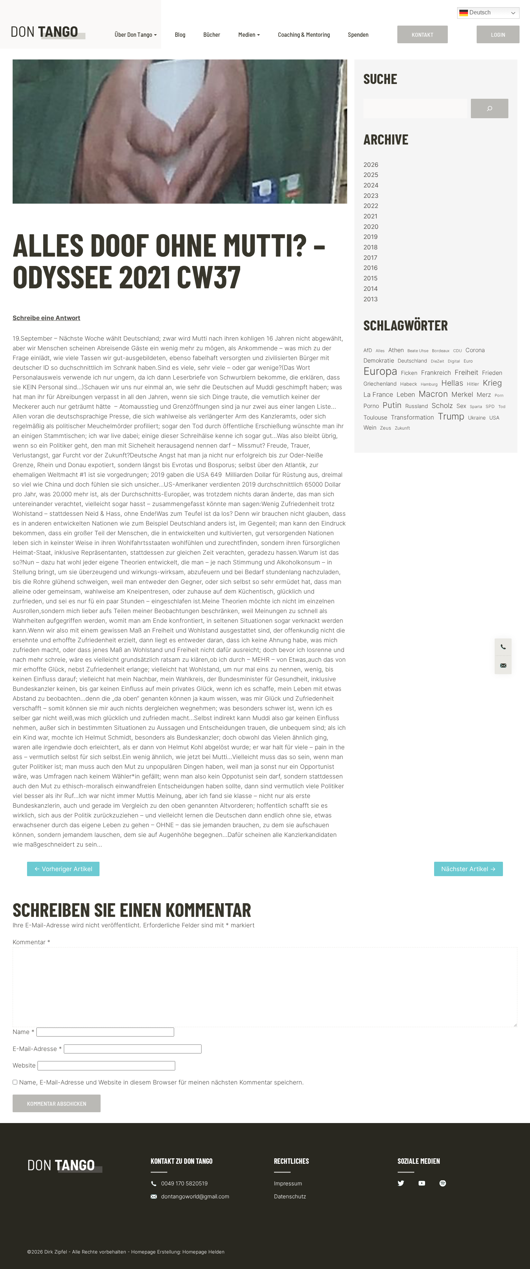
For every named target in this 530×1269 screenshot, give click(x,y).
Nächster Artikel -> (468, 869)
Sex (461, 406)
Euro (468, 361)
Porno (371, 405)
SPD (490, 406)
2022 (370, 205)
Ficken (409, 373)
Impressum (288, 1183)
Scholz (442, 405)
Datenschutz (290, 1196)
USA (494, 418)
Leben (406, 394)
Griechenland (380, 384)
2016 (370, 267)
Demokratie (378, 360)
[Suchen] (489, 108)
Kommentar (31, 942)
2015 (370, 278)
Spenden (358, 34)
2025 (370, 174)
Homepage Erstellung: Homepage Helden (178, 1252)
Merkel (462, 394)
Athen (396, 350)
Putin (392, 405)
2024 (371, 185)
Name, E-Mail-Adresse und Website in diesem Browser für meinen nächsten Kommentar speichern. (161, 1082)
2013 (370, 299)
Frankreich (436, 372)
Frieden (492, 372)
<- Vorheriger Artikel (63, 869)
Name (24, 1031)
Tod (501, 406)
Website (24, 1065)
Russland (416, 406)
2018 (370, 247)
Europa (380, 371)
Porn (499, 395)
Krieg (492, 382)
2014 (370, 288)
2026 (371, 164)
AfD (367, 350)
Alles (380, 350)
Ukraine (477, 417)
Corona (475, 350)
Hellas (452, 382)
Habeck (408, 384)
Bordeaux (441, 351)
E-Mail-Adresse (37, 1048)
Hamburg (429, 384)
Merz (484, 394)
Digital (454, 361)
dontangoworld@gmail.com (195, 1196)
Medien (246, 34)
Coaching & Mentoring (304, 34)
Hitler (473, 384)
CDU (457, 350)
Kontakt (422, 34)
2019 (370, 236)
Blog (180, 34)
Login (498, 34)
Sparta (476, 406)
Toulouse (375, 417)
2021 (370, 216)
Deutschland (412, 361)
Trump (451, 416)
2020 (371, 226)
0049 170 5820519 (184, 1183)
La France (378, 394)
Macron (433, 394)
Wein (369, 427)
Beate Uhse (417, 351)
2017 (370, 257)
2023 (371, 195)
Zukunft (402, 428)
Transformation (412, 417)
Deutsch (479, 12)
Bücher (211, 34)
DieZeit (437, 361)
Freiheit (466, 372)
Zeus (385, 428)
